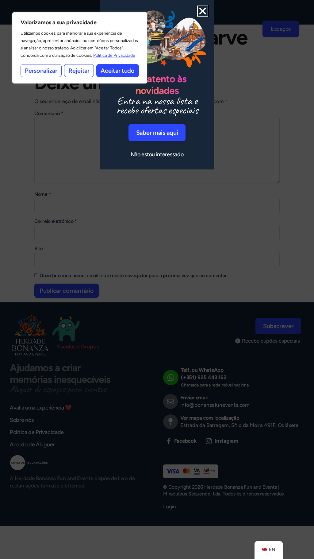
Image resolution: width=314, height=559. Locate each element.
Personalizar (41, 70)
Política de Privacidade (114, 55)
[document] (157, 279)
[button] (203, 11)
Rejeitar (79, 70)
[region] (79, 47)
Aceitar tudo (117, 70)
